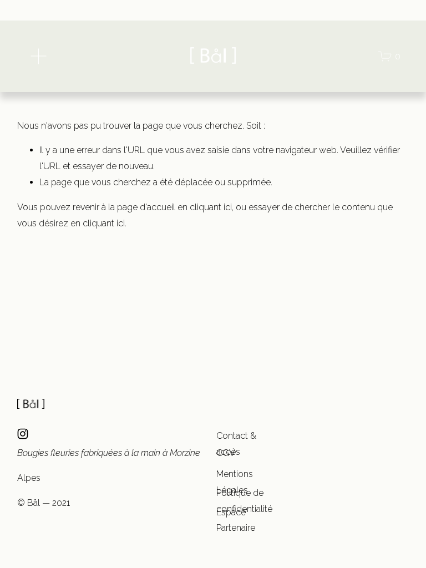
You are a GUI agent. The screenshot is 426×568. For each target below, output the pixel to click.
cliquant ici (211, 207)
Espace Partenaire (235, 520)
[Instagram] (22, 433)
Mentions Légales (234, 482)
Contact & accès (236, 443)
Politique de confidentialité (244, 501)
